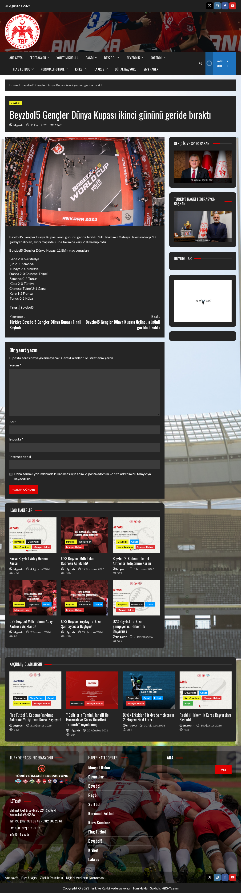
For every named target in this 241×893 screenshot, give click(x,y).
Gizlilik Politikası (51, 878)
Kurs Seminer (22, 547)
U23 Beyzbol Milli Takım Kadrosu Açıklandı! (84, 535)
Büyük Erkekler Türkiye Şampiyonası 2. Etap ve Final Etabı (149, 690)
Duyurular (33, 541)
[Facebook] (225, 5)
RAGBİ (89, 57)
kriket (79, 69)
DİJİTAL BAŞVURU (126, 69)
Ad (12, 422)
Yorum (15, 365)
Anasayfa (11, 878)
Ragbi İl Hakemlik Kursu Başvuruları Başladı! (205, 717)
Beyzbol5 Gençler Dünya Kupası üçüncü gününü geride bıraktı (123, 322)
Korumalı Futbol (52, 69)
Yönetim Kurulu (67, 57)
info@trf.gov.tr (19, 834)
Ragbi (188, 703)
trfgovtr (18, 125)
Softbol (94, 804)
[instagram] (217, 5)
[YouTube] (232, 5)
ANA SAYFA (16, 57)
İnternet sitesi (20, 457)
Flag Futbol (36, 698)
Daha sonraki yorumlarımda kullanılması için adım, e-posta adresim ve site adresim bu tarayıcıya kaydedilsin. (82, 476)
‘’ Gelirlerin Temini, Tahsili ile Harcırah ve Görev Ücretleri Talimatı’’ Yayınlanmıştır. (92, 690)
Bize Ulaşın (29, 878)
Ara (170, 758)
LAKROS (99, 69)
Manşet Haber (42, 547)
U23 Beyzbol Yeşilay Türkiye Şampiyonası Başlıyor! (84, 597)
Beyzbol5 (27, 307)
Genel (134, 541)
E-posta (16, 439)
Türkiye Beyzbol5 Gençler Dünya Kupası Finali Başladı (45, 322)
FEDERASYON (38, 57)
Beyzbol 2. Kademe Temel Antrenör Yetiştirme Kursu (136, 535)
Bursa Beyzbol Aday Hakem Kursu (32, 535)
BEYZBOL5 (133, 57)
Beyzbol (15, 102)
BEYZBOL (110, 57)
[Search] (200, 63)
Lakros (93, 859)
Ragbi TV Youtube (223, 63)
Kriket (93, 850)
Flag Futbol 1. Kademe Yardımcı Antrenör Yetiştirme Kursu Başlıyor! (35, 690)
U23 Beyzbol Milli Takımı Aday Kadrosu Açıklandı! (32, 597)
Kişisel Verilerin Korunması (85, 878)
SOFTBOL (156, 57)
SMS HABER (151, 69)
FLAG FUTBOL (21, 69)
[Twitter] (209, 5)
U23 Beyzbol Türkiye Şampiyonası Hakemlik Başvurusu (136, 597)
